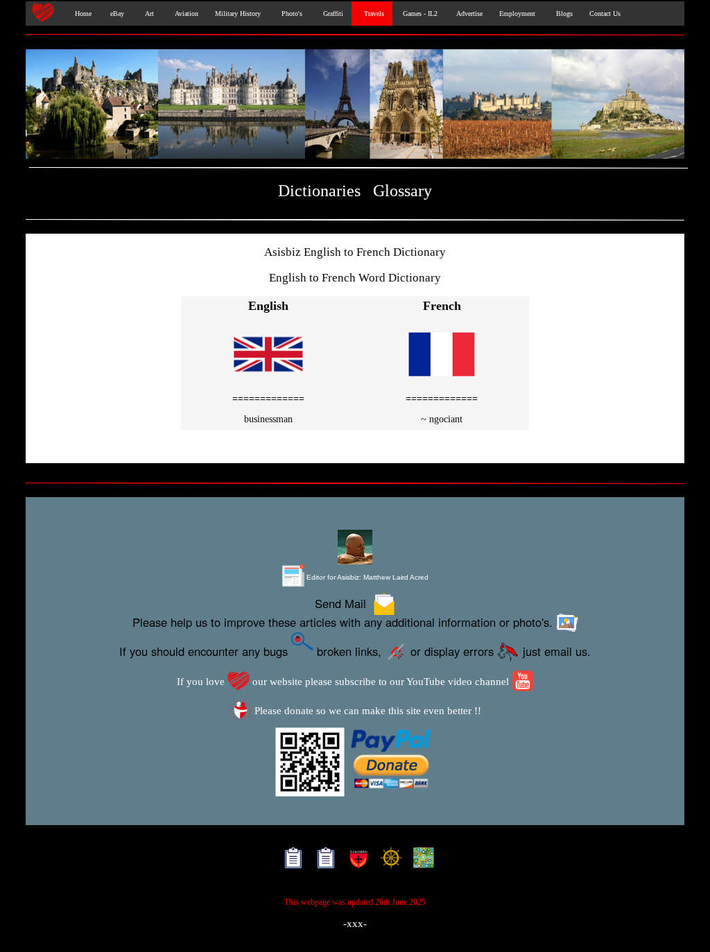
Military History (238, 13)
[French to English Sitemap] (323, 861)
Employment (517, 13)
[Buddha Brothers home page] (388, 861)
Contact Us (605, 13)
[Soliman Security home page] (355, 861)
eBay (116, 13)
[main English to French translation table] (268, 379)
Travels (372, 13)
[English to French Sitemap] (290, 861)
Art (147, 13)
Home (80, 13)
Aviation (184, 13)
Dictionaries (319, 190)
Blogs (562, 13)
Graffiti (331, 13)
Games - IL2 (419, 13)
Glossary (402, 190)
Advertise (468, 13)
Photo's (289, 13)
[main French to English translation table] (442, 379)
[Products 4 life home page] (420, 861)
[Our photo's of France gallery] (355, 105)
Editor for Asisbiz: (366, 577)
